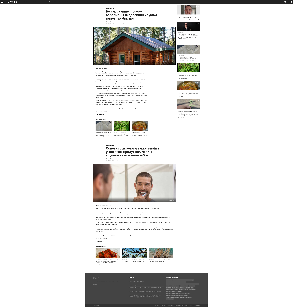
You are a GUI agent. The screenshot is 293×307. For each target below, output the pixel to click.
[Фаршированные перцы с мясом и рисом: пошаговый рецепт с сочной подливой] (140, 130)
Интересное (100, 114)
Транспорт (176, 285)
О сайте (157, 305)
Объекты (107, 2)
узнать (113, 235)
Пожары (188, 287)
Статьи (80, 2)
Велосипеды (175, 287)
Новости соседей (44, 2)
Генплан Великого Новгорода (187, 280)
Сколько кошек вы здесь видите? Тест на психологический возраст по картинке (133, 260)
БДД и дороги (196, 283)
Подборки (115, 2)
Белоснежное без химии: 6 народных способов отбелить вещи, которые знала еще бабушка (103, 135)
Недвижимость (170, 299)
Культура (181, 289)
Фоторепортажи (89, 2)
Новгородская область (29, 2)
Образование (192, 289)
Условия (197, 305)
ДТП (190, 283)
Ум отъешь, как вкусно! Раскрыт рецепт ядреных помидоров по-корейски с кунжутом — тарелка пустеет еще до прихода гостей (107, 262)
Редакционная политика (181, 305)
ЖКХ (192, 287)
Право (186, 289)
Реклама (191, 305)
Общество (175, 280)
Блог (74, 2)
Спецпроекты (66, 2)
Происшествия (182, 282)
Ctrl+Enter (115, 281)
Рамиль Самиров (110, 22)
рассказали (107, 108)
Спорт (176, 289)
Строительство (169, 289)
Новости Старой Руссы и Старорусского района (177, 293)
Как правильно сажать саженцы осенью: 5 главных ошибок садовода (161, 260)
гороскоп (182, 287)
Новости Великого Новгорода (173, 283)
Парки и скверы (184, 285)
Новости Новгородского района (174, 291)
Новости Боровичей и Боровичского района (176, 295)
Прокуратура (169, 285)
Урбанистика (185, 283)
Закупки (182, 297)
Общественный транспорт (172, 297)
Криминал (191, 285)
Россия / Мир (56, 2)
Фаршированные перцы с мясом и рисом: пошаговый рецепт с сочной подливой (139, 134)
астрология (188, 297)
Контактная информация (166, 305)
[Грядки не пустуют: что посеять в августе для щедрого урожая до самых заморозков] (122, 130)
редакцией (105, 111)
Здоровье (168, 287)
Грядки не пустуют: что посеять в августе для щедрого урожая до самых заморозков (121, 135)
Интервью (99, 2)
